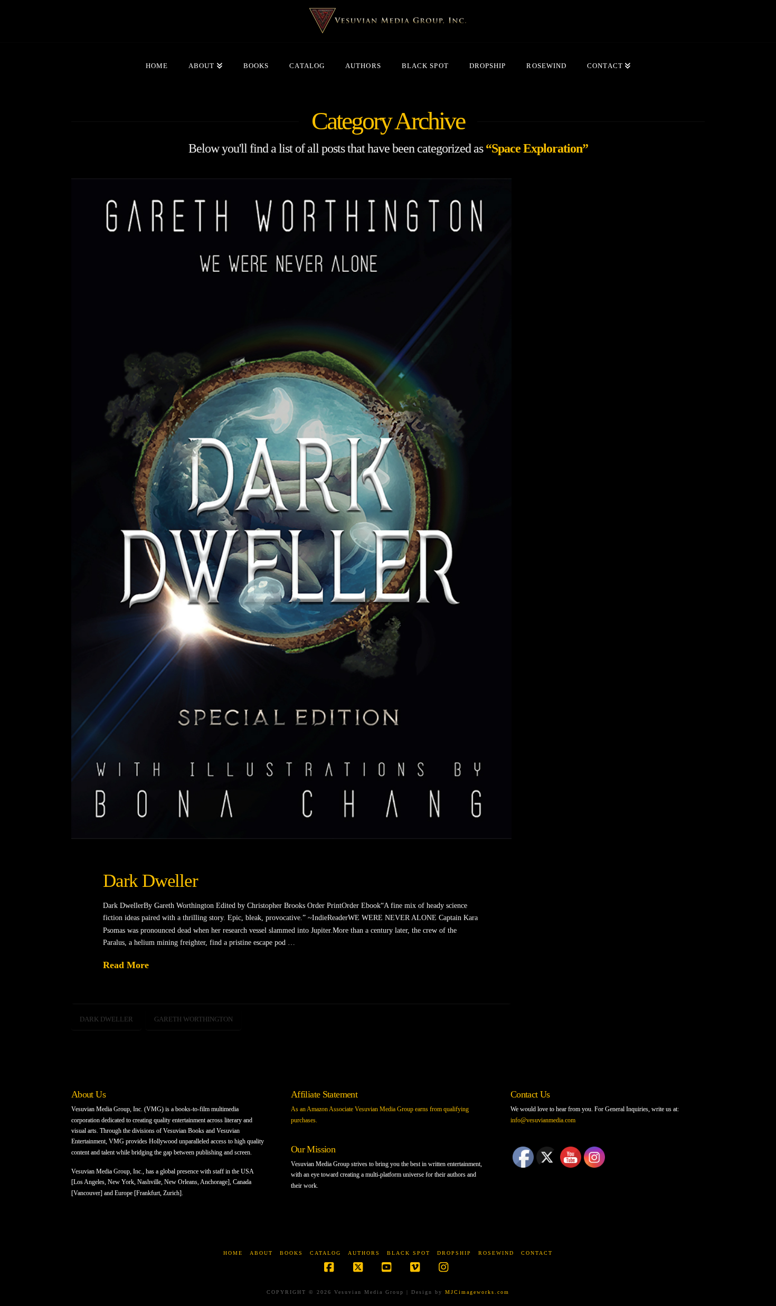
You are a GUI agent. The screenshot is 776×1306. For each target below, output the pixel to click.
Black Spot (408, 1253)
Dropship (454, 1253)
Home (233, 1253)
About (261, 1253)
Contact (537, 1253)
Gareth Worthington (193, 1019)
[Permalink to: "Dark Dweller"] (291, 508)
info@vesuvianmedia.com (542, 1120)
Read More (126, 965)
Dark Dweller (150, 880)
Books (291, 1253)
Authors (364, 1253)
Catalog (325, 1253)
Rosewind (496, 1253)
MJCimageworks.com (477, 1292)
